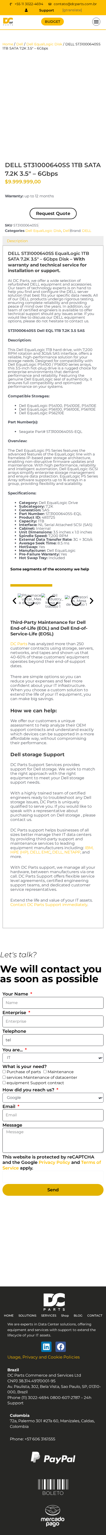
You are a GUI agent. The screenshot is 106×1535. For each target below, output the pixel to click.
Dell (19, 44)
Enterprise (14, 1012)
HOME (9, 1315)
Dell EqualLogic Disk (44, 44)
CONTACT (94, 1315)
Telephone (14, 1031)
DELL (86, 231)
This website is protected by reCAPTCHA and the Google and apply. (51, 1162)
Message (12, 1125)
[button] (96, 22)
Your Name (15, 994)
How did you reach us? (28, 1090)
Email (9, 1106)
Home (7, 44)
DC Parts (18, 644)
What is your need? (24, 1066)
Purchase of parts (24, 1071)
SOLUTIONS (27, 1315)
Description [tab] (17, 241)
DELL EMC (40, 852)
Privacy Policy (54, 1162)
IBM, (89, 847)
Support (46, 10)
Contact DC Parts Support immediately (48, 904)
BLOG (78, 1315)
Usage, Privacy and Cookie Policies (43, 1357)
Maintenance (61, 1071)
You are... (13, 1050)
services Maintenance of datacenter (42, 1077)
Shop (65, 1315)
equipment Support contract (35, 1083)
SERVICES (48, 1315)
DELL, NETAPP (66, 852)
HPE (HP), (19, 852)
